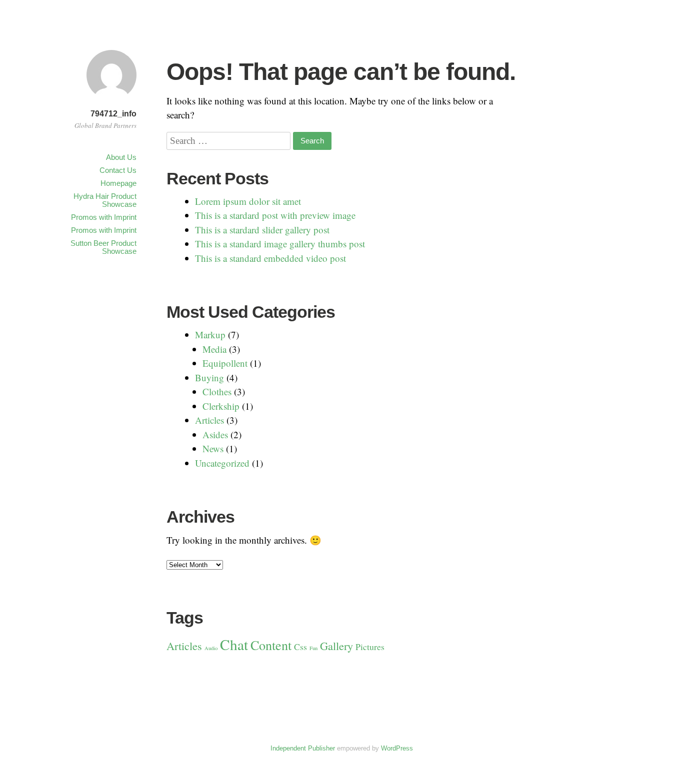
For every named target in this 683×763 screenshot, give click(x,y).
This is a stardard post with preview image (275, 215)
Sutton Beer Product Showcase (103, 247)
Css (300, 647)
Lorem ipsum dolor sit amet (248, 201)
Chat (234, 644)
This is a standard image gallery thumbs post (280, 243)
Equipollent (225, 363)
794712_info (113, 113)
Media (214, 349)
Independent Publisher (302, 748)
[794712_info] (111, 101)
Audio (211, 648)
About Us (121, 157)
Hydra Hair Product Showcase (105, 200)
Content (271, 645)
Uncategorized (222, 463)
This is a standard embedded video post (270, 258)
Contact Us (118, 170)
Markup (210, 334)
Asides (215, 434)
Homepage (118, 183)
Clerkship (221, 406)
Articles (209, 420)
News (213, 448)
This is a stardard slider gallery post (262, 229)
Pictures (370, 647)
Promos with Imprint (103, 217)
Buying (209, 377)
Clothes (217, 391)
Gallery (336, 645)
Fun (314, 648)
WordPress (397, 748)
